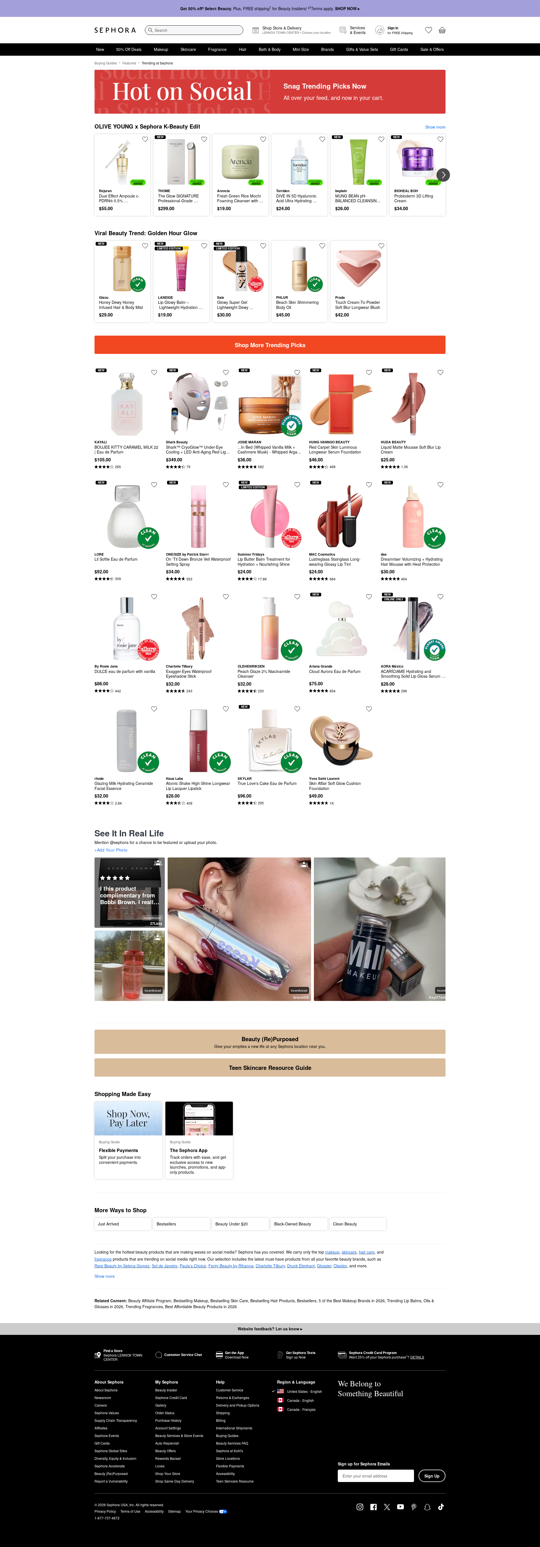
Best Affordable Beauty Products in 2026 (201, 1306)
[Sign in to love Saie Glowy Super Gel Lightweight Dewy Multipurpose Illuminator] (263, 246)
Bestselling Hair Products (272, 1300)
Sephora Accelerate (109, 1465)
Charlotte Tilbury (270, 1265)
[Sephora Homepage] (115, 30)
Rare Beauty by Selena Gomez (122, 1265)
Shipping (223, 1412)
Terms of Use (130, 1511)
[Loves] (428, 30)
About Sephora (106, 1389)
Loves (160, 1465)
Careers (100, 1405)
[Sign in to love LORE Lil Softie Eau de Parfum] (154, 485)
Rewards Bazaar (168, 1458)
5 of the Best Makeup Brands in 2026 (352, 1300)
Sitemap (174, 1511)
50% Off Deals (128, 49)
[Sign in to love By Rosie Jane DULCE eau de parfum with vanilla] (154, 597)
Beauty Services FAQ (232, 1443)
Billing (221, 1420)
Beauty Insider (166, 1389)
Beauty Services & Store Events (179, 1435)
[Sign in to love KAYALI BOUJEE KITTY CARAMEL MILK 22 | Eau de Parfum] (154, 372)
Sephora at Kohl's (229, 1450)
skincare (349, 1252)
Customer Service (229, 1389)
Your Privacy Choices (201, 1511)
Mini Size (301, 49)
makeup (332, 1252)
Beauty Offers (165, 1450)
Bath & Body (270, 49)
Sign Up (432, 1476)
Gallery (160, 1405)
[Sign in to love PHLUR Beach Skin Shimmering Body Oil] (322, 246)
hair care (367, 1252)
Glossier (324, 1265)
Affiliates (100, 1427)
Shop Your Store (167, 1473)
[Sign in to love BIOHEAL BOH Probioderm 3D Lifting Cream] (440, 139)
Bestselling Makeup (191, 1300)
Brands (327, 49)
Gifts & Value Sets (362, 49)
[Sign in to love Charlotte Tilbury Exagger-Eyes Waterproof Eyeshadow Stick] (226, 597)
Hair (242, 49)
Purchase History (168, 1420)
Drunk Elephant (301, 1265)
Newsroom (102, 1397)
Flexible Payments (230, 1465)
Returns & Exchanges (232, 1397)
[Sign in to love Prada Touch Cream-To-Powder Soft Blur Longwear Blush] (381, 246)
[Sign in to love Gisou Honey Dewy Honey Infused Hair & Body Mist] (145, 246)
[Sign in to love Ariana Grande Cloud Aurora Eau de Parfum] (369, 597)
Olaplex (340, 1265)
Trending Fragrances (144, 1306)
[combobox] (194, 30)
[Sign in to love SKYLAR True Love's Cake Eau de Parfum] (297, 709)
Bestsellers (306, 1300)
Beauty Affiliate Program (149, 1300)
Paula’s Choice (193, 1265)
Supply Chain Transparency (115, 1420)
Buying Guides (105, 62)
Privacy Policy (105, 1511)
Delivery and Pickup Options (237, 1405)
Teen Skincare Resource (235, 1481)
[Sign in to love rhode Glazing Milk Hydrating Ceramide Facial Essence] (154, 709)
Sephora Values (106, 1412)
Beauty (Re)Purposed (111, 1473)
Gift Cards (399, 49)
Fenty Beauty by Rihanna (230, 1265)
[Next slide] (443, 175)
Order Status (164, 1412)
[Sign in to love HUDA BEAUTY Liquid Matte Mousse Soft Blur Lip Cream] (440, 372)
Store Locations (228, 1458)
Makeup (161, 49)
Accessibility (225, 1473)
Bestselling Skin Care (229, 1300)
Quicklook (122, 181)
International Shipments (234, 1427)
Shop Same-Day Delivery (174, 1481)
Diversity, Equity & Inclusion (115, 1458)
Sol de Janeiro (164, 1265)
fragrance (103, 1259)
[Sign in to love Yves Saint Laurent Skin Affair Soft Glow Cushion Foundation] (369, 709)
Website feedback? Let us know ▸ (270, 1329)
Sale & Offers (432, 49)
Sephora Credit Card (171, 1397)
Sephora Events (106, 1435)
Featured (129, 62)
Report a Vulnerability (111, 1481)
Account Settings (168, 1427)
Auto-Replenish (167, 1443)
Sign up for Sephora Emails (364, 1464)
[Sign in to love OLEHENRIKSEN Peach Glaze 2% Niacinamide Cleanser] (297, 597)
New (100, 49)
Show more (435, 127)
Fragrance (217, 49)
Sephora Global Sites (110, 1450)
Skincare (188, 49)
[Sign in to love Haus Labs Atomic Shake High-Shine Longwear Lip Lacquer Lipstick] (226, 709)
